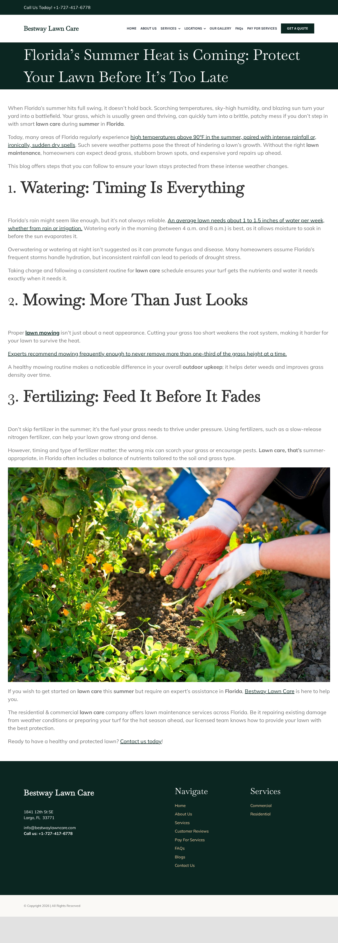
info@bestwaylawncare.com (50, 827)
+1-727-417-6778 (72, 7)
